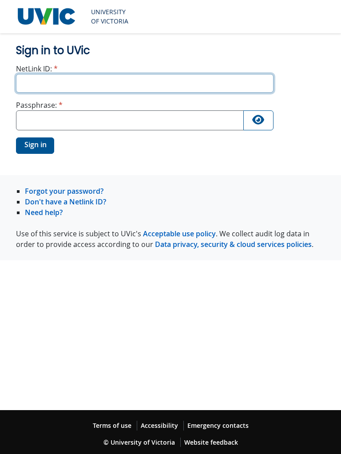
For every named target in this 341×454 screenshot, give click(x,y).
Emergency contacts (218, 425)
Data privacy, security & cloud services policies (233, 244)
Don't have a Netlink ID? (65, 202)
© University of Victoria (139, 442)
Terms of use (112, 425)
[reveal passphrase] (258, 120)
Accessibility (159, 425)
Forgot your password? (64, 191)
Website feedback (211, 442)
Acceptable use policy (179, 234)
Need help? (44, 212)
